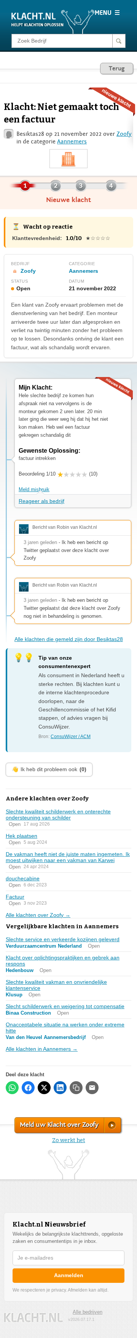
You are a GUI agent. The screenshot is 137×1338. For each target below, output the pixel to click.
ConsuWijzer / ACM (71, 736)
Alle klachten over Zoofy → (38, 915)
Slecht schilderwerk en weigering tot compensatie (65, 1006)
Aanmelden (68, 1275)
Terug (116, 68)
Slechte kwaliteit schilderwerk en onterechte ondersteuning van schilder (58, 814)
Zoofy (124, 133)
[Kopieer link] (76, 1087)
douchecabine (23, 878)
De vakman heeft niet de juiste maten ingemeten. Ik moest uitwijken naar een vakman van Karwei (68, 857)
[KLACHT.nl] (53, 21)
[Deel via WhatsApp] (12, 1087)
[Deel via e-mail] (92, 1087)
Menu (107, 12)
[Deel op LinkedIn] (60, 1087)
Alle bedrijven (87, 1312)
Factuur (15, 897)
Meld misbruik (34, 489)
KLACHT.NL (33, 1317)
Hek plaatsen (21, 836)
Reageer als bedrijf (41, 501)
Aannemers (72, 141)
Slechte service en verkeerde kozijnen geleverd (62, 939)
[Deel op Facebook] (28, 1087)
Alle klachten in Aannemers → (42, 1049)
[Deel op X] (44, 1087)
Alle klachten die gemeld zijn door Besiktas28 (68, 639)
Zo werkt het (68, 1140)
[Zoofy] (68, 159)
